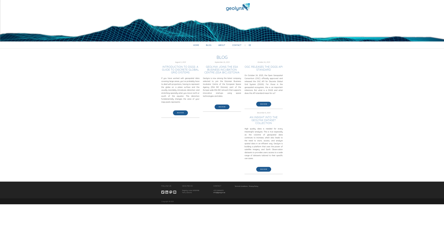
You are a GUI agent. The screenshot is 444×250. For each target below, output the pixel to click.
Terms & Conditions (241, 186)
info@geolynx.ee (219, 192)
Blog (208, 45)
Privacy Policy (253, 186)
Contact (236, 45)
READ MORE (180, 113)
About (221, 45)
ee (250, 45)
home (196, 45)
